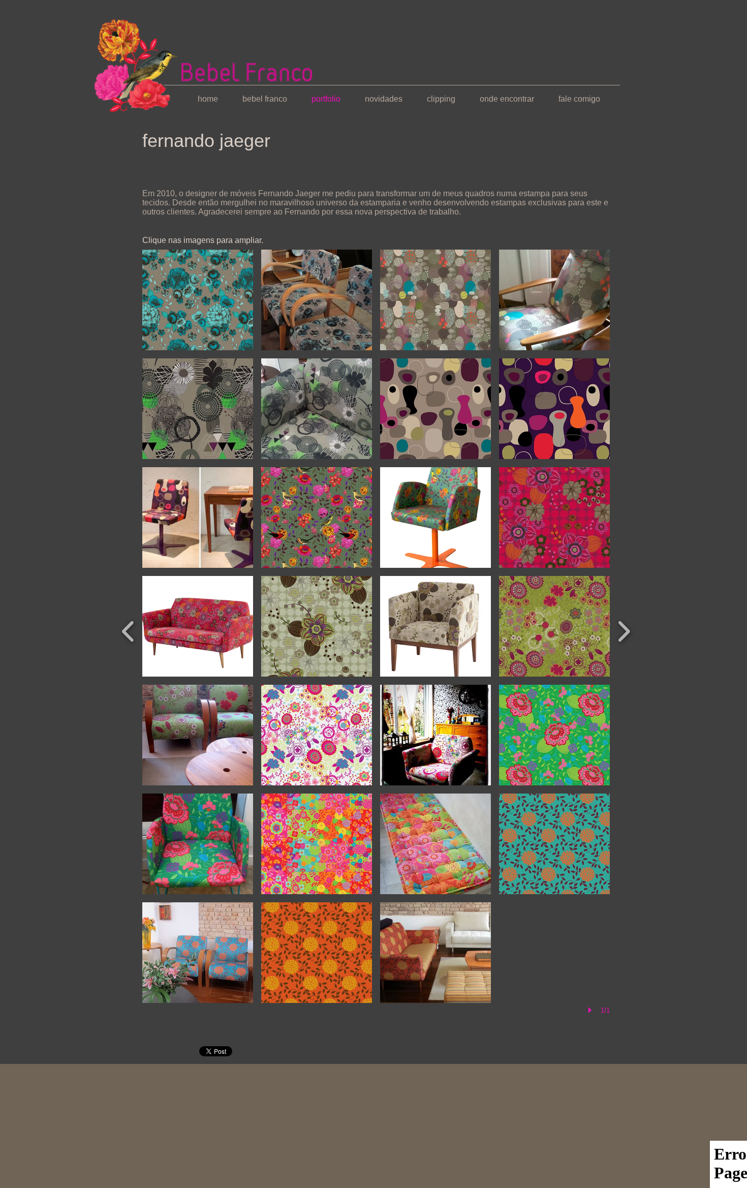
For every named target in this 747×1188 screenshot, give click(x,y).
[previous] (128, 630)
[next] (623, 630)
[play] (591, 1010)
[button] (197, 300)
